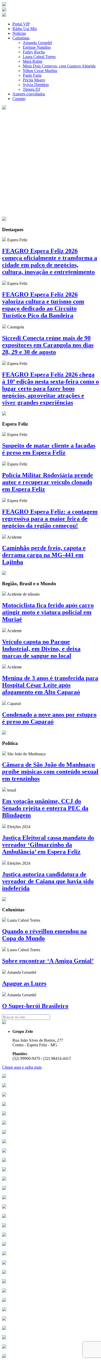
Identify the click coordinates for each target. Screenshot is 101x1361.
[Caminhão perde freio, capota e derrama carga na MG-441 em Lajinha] (4, 537)
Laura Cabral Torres (39, 56)
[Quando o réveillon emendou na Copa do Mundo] (4, 920)
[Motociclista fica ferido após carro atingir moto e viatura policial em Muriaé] (4, 594)
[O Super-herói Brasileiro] (4, 995)
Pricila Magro (34, 80)
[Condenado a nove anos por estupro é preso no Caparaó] (4, 703)
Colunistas (21, 38)
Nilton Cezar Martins (40, 70)
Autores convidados (28, 94)
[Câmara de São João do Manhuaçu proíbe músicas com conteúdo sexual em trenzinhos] (4, 754)
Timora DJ (31, 89)
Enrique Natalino (37, 47)
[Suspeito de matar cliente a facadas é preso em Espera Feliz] (4, 434)
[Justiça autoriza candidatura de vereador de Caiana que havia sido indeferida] (4, 863)
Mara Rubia (32, 61)
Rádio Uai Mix (24, 28)
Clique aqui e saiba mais (22, 1067)
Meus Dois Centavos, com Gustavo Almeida (59, 66)
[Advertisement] (50, 163)
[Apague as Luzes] (4, 972)
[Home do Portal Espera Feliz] (4, 5)
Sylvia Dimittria (36, 84)
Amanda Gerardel (37, 42)
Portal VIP (21, 24)
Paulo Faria (32, 75)
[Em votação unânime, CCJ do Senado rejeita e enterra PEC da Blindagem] (4, 790)
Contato (18, 98)
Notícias (19, 33)
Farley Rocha (34, 52)
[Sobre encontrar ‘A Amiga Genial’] (4, 950)
